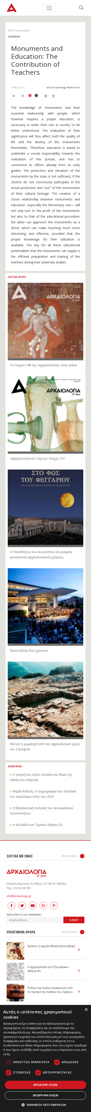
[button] (45, 1105)
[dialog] (45, 1058)
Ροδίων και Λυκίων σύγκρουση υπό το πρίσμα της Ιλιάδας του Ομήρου (50, 990)
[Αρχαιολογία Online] (12, 8)
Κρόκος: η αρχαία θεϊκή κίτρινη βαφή (51, 946)
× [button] (86, 1009)
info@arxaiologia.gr (19, 896)
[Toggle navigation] (49, 8)
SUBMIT (74, 920)
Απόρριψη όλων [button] (45, 1095)
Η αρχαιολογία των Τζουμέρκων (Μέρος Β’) (48, 969)
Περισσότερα (70, 855)
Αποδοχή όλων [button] (45, 1085)
